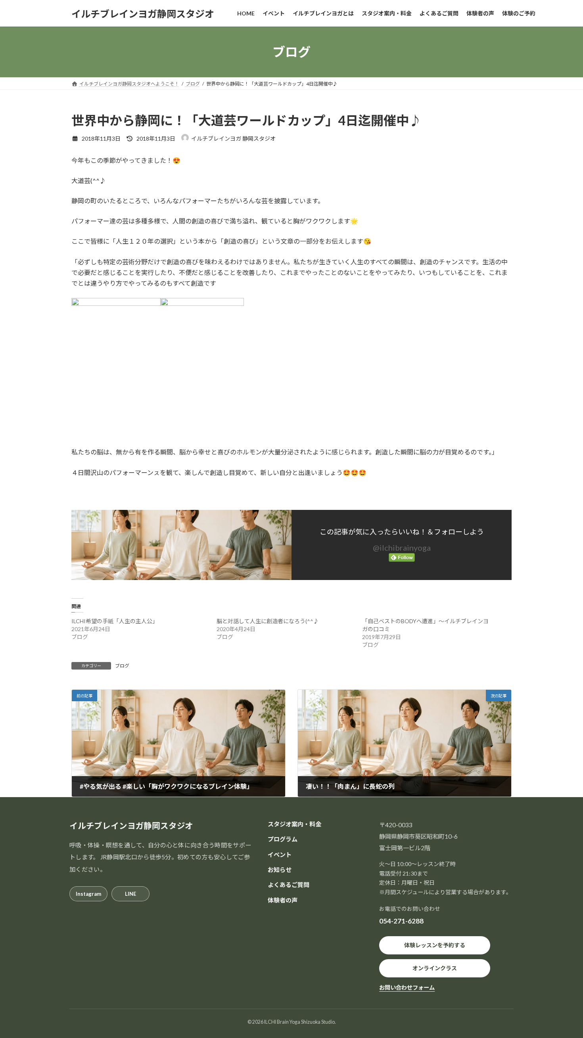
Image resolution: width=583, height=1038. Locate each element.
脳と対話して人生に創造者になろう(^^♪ (268, 621)
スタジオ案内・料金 (294, 824)
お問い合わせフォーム (407, 987)
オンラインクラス (434, 968)
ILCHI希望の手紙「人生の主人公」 (114, 621)
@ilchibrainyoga (402, 547)
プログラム (282, 839)
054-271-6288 (401, 921)
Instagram (88, 893)
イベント (280, 854)
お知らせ (280, 869)
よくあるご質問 (288, 884)
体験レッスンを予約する (434, 945)
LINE (130, 893)
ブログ (122, 666)
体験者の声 (282, 899)
